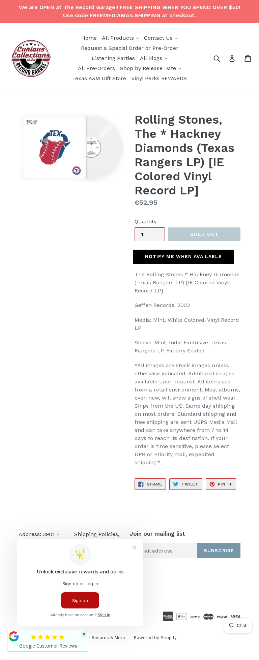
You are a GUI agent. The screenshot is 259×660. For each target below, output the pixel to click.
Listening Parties (113, 58)
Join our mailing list (157, 533)
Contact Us (161, 37)
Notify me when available (183, 256)
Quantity (145, 221)
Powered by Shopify (155, 637)
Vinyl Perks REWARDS (159, 78)
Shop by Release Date (151, 68)
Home (89, 38)
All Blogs (154, 58)
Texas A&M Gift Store (99, 78)
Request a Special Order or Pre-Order (129, 48)
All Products (121, 37)
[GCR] (14, 636)
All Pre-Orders (96, 68)
